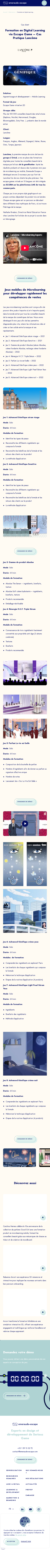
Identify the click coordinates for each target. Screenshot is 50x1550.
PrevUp (29, 1490)
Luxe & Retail (13, 1484)
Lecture (25, 823)
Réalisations (12, 12)
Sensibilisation (14, 1470)
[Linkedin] (22, 1509)
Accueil (5, 12)
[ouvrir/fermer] (44, 3)
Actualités (31, 1484)
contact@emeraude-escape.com (25, 1451)
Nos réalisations (34, 1478)
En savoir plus (20, 1535)
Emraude (30, 1495)
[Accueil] (14, 3)
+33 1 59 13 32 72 (25, 1448)
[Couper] (45, 1376)
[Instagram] (38, 1509)
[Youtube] (30, 1509)
